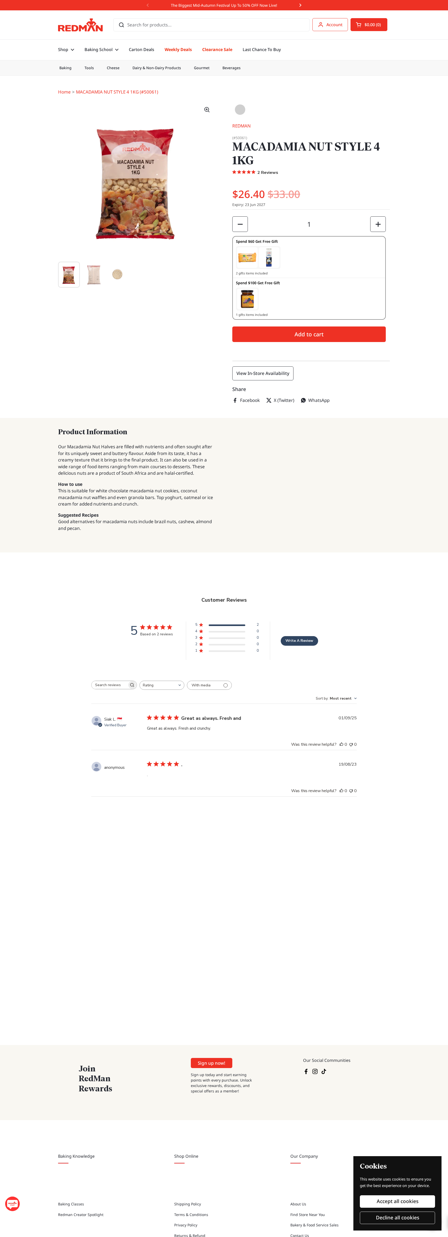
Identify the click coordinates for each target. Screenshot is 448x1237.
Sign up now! (211, 1063)
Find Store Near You (307, 1214)
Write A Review (299, 640)
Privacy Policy (185, 1224)
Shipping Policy (187, 1204)
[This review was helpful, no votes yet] (341, 744)
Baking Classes (71, 1204)
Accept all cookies (397, 1201)
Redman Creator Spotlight (80, 1214)
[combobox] (161, 685)
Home (64, 92)
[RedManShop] (80, 24)
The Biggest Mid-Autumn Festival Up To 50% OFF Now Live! (224, 5)
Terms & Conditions (191, 1214)
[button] (369, 24)
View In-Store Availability (262, 373)
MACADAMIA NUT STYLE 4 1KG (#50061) (117, 92)
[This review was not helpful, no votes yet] (351, 744)
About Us (298, 1204)
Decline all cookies (397, 1217)
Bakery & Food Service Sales (314, 1224)
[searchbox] (109, 685)
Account (334, 24)
